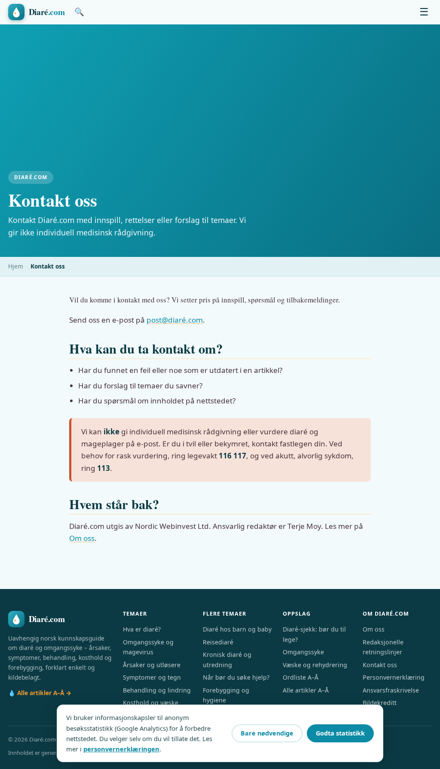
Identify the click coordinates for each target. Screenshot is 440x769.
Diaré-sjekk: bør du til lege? (314, 634)
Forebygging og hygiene (226, 695)
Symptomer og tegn (152, 677)
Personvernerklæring (394, 677)
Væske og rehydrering (315, 665)
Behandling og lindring (157, 690)
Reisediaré (218, 642)
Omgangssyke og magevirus (148, 647)
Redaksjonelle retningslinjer (383, 647)
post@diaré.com (175, 320)
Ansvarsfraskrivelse (391, 690)
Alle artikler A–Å (306, 690)
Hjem (15, 266)
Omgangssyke (303, 652)
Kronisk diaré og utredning (227, 659)
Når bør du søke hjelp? (236, 677)
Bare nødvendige (267, 733)
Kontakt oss (380, 665)
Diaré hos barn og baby (237, 629)
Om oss (82, 538)
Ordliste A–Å (300, 677)
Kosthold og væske (150, 703)
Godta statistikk (340, 733)
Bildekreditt (380, 703)
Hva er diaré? (142, 629)
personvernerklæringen (121, 749)
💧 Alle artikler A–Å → (39, 693)
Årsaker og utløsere (151, 665)
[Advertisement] (220, 106)
